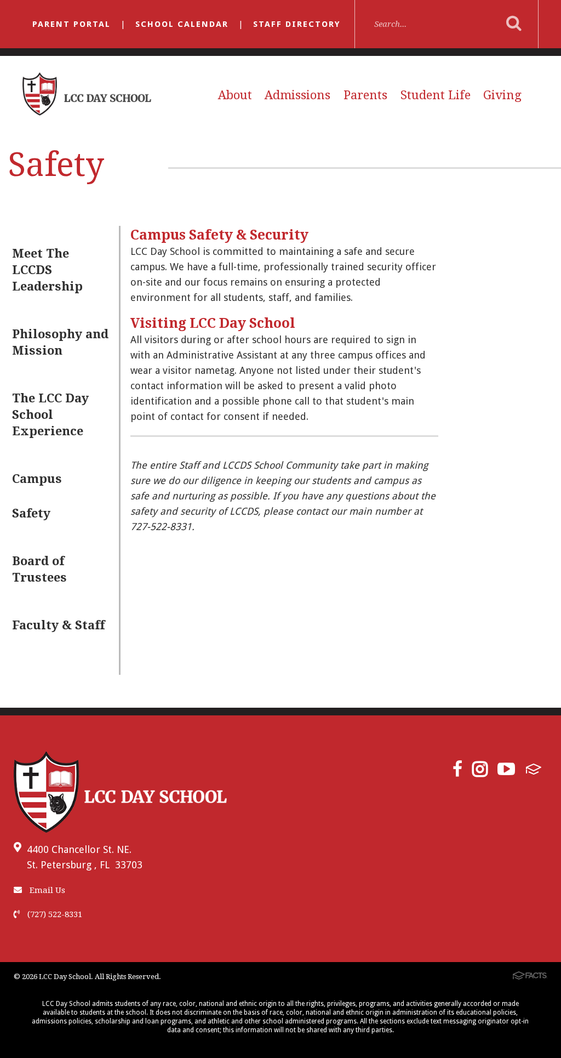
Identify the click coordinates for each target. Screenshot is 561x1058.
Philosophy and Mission (60, 342)
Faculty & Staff (58, 625)
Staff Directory (297, 24)
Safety (31, 513)
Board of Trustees (39, 569)
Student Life (435, 95)
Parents (365, 95)
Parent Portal (71, 24)
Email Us (46, 890)
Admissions (297, 95)
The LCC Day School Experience (50, 414)
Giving (502, 95)
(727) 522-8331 (53, 914)
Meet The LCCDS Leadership (47, 270)
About (235, 95)
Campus (37, 479)
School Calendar (181, 24)
